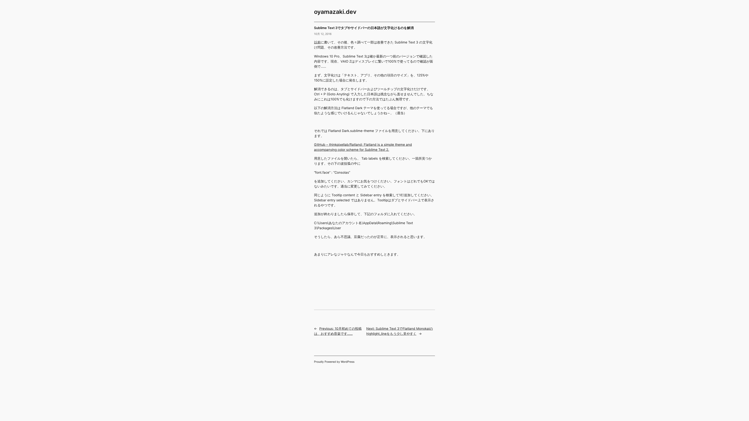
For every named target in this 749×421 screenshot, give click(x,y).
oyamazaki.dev (335, 11)
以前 (317, 42)
